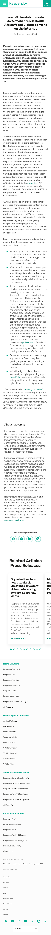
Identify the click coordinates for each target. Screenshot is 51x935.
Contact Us (6, 877)
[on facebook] (13, 539)
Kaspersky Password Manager (15, 701)
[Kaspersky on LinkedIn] (19, 921)
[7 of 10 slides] (30, 649)
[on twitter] (21, 539)
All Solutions (8, 707)
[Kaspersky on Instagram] (32, 921)
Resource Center (8, 898)
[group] (25, 608)
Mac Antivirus (8, 726)
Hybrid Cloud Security (12, 846)
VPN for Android (9, 753)
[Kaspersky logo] (18, 3)
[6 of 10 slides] (27, 649)
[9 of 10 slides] (37, 649)
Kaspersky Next (9, 819)
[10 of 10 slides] (40, 649)
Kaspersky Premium (11, 680)
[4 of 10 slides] (20, 649)
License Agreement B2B (10, 869)
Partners (5, 887)
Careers (5, 914)
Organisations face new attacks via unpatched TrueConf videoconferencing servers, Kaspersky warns (24, 588)
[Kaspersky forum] (45, 921)
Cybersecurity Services (12, 824)
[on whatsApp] (38, 539)
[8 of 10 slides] (33, 649)
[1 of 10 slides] (11, 649)
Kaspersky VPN (9, 691)
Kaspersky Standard (11, 669)
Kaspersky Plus (9, 675)
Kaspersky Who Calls (11, 696)
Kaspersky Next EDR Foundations (16, 783)
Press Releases (7, 904)
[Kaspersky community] (38, 921)
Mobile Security (9, 732)
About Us (6, 882)
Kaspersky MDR (9, 830)
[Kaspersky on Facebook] (6, 921)
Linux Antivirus (9, 742)
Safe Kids (15, 377)
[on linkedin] (29, 539)
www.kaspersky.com (15, 520)
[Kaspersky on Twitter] (12, 921)
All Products (8, 805)
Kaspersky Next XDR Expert (14, 835)
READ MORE (17, 638)
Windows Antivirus (10, 737)
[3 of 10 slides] (17, 649)
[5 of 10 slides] (24, 649)
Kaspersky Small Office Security (16, 778)
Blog (4, 893)
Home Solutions (11, 663)
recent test (32, 183)
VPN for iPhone (9, 759)
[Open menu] (4, 3)
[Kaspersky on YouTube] (25, 921)
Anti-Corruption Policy (20, 864)
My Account (47, 5)
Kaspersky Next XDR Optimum (15, 794)
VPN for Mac (8, 764)
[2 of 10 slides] (14, 649)
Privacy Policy (7, 864)
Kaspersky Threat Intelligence (15, 840)
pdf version (28, 342)
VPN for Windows (10, 748)
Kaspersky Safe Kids (11, 685)
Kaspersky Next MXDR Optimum (16, 799)
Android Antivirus (10, 721)
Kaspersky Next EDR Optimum (15, 789)
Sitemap (5, 909)
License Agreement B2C (36, 864)
